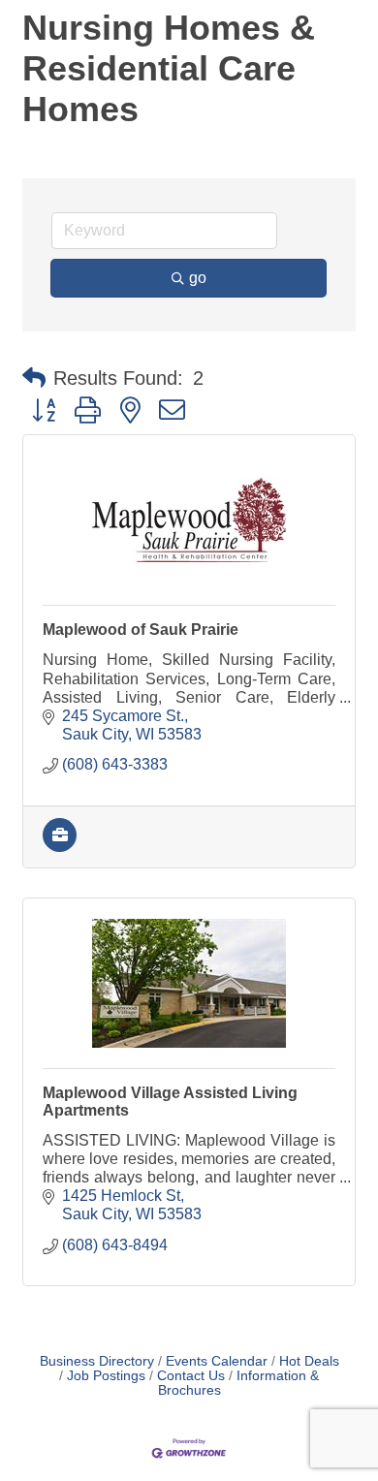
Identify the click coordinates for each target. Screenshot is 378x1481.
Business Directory (97, 1361)
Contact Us (191, 1376)
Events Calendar (217, 1361)
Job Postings (106, 1376)
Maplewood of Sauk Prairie (140, 629)
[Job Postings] (60, 846)
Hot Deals (309, 1361)
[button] (34, 378)
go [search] (197, 277)
